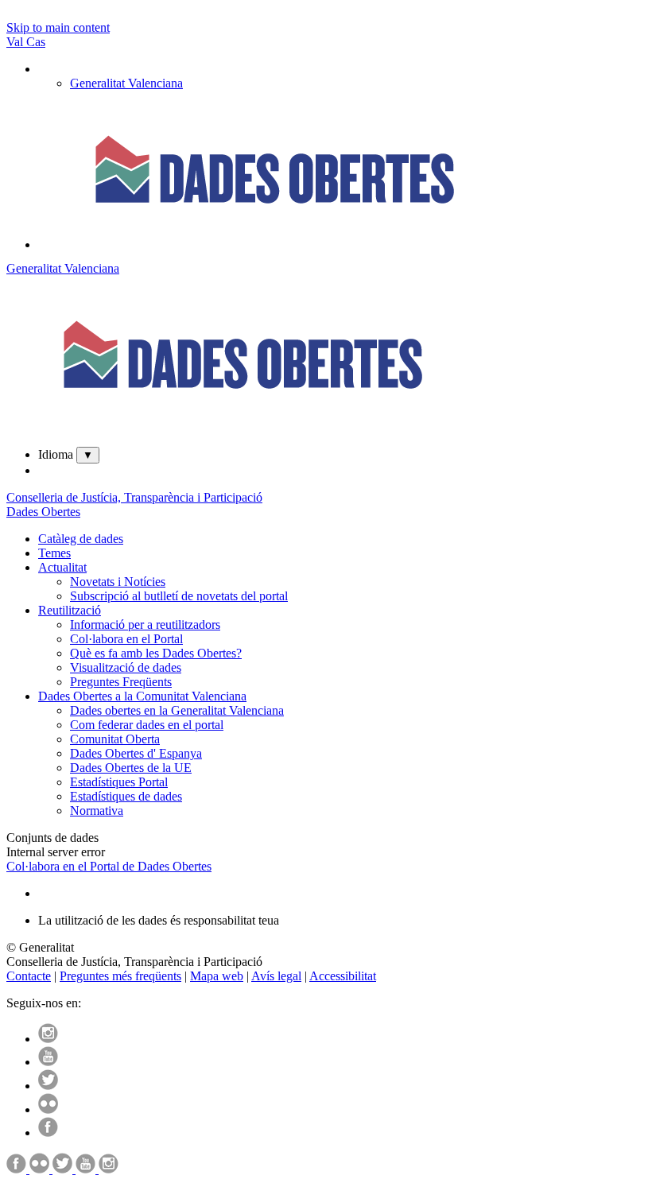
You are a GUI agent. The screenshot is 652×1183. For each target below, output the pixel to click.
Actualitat (62, 567)
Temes (54, 553)
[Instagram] (48, 1038)
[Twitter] (48, 1085)
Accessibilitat (342, 976)
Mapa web (216, 976)
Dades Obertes (43, 511)
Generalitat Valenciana (62, 268)
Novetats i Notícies (117, 581)
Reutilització (69, 610)
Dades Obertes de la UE (131, 767)
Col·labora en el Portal (126, 639)
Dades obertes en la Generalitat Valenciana (177, 710)
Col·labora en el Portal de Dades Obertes (109, 866)
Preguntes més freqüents (120, 976)
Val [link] (16, 41)
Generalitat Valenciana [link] (126, 83)
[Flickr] (48, 1109)
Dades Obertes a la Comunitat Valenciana (142, 696)
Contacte (28, 976)
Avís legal (276, 976)
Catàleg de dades (80, 538)
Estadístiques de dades (126, 796)
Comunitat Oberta (115, 739)
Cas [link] (35, 41)
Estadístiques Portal (119, 782)
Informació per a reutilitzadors (145, 624)
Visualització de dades (125, 667)
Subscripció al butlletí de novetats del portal (179, 596)
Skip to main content (58, 27)
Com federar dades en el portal (146, 724)
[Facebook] (48, 1132)
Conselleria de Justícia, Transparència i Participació (134, 497)
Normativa (96, 810)
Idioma (55, 454)
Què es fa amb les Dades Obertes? (156, 653)
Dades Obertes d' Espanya (136, 753)
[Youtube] (48, 1062)
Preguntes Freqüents (121, 681)
